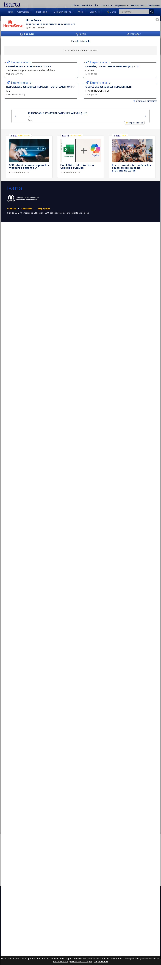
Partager (135, 33)
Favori (82, 33)
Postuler (29, 33)
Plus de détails (79, 41)
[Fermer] (157, 20)
